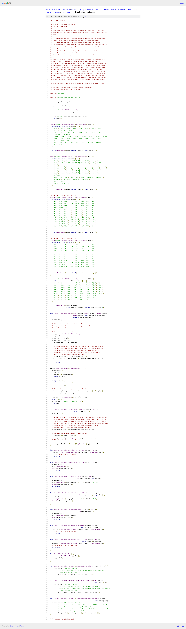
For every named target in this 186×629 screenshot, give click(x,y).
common (69, 12)
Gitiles (12, 626)
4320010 (74, 9)
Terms (22, 626)
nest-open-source (53, 9)
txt (178, 626)
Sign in (182, 3)
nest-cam (66, 9)
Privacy (17, 626)
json (182, 626)
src (63, 12)
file (85, 17)
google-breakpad (87, 9)
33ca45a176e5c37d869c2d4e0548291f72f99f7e (114, 9)
